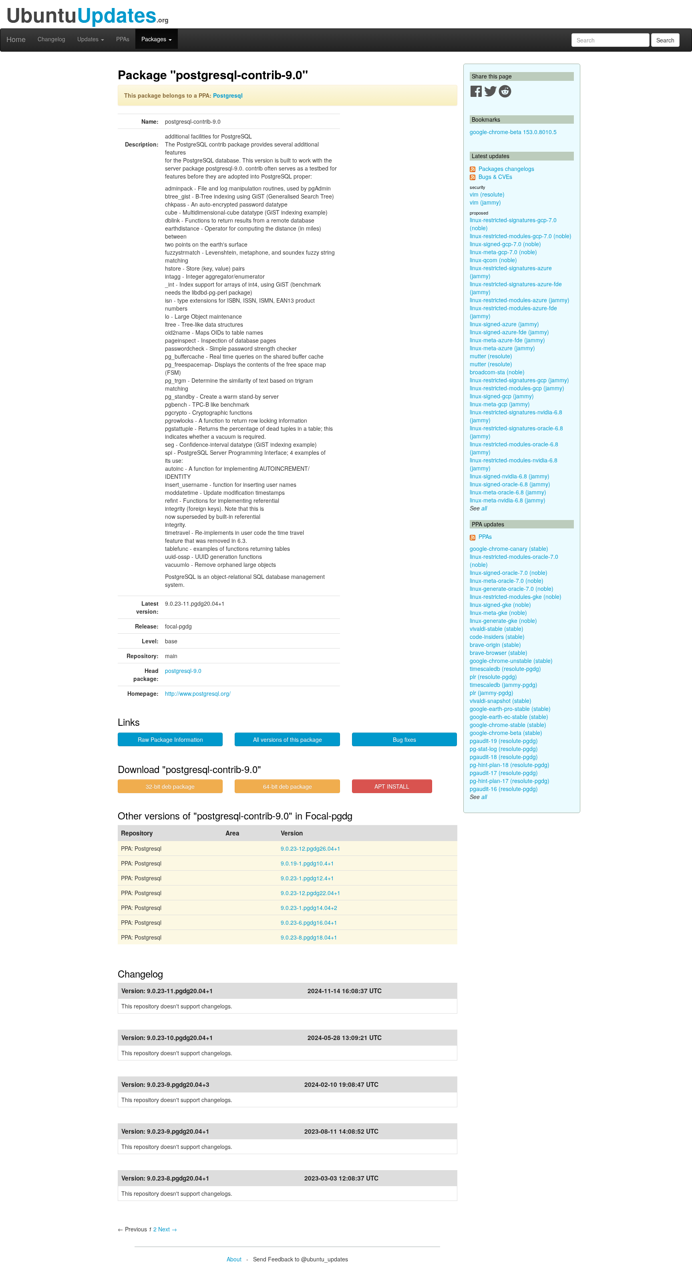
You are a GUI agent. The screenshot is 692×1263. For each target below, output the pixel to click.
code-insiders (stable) (497, 637)
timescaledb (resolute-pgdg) (505, 669)
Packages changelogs (506, 169)
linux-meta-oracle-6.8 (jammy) (508, 492)
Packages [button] (154, 39)
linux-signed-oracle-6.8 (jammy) (510, 484)
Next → (167, 1229)
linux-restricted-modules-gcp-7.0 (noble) (520, 236)
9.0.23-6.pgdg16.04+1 (309, 922)
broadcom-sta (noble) (497, 372)
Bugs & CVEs (495, 177)
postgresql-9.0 (183, 671)
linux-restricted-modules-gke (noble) (515, 596)
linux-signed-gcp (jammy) (502, 396)
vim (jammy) (485, 202)
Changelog (51, 39)
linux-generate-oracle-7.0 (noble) (511, 588)
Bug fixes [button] (404, 739)
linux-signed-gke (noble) (500, 604)
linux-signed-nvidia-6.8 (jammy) (509, 476)
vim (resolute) (487, 194)
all (484, 508)
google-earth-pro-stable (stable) (510, 709)
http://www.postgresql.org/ (198, 693)
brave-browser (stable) (498, 653)
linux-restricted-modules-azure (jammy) (519, 300)
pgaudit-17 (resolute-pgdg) (504, 773)
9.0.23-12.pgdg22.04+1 (310, 893)
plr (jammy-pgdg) (491, 693)
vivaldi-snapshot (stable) (500, 701)
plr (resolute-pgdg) (493, 677)
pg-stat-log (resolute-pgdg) (504, 749)
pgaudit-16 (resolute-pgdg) (504, 789)
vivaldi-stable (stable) (496, 628)
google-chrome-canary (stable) (509, 548)
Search (665, 40)
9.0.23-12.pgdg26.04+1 (310, 848)
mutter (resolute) (491, 356)
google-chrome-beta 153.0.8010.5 (513, 132)
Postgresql (228, 95)
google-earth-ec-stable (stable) (509, 717)
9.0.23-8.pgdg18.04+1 (309, 937)
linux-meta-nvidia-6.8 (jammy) (507, 500)
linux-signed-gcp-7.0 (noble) (505, 244)
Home (16, 39)
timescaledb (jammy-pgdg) (503, 685)
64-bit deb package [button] (287, 786)
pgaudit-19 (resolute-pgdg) (504, 741)
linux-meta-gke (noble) (498, 612)
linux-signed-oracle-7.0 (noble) (508, 572)
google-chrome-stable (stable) (508, 725)
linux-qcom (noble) (493, 260)
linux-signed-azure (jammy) (504, 324)
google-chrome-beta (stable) (506, 733)
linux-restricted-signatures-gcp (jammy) (519, 380)
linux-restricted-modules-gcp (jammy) (517, 388)
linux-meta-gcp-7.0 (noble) (503, 252)
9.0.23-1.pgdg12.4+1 (307, 878)
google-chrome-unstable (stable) (511, 661)
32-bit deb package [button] (170, 786)
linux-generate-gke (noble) (503, 620)
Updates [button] (88, 39)
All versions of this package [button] (287, 739)
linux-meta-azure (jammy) (502, 348)
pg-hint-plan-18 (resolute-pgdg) (509, 765)
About (234, 1259)
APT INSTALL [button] (391, 786)
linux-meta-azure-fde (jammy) (507, 340)
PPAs (122, 39)
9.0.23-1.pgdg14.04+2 (309, 908)
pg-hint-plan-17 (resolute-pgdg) (509, 781)
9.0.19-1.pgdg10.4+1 (307, 863)
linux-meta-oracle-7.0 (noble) (506, 580)
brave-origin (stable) (495, 645)
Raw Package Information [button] (170, 739)
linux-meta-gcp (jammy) (500, 404)
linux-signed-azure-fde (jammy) (509, 332)
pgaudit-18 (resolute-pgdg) (504, 757)
